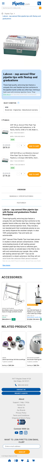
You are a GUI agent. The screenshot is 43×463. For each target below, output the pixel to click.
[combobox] (21, 8)
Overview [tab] (21, 190)
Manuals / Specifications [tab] (21, 196)
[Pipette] (21, 3)
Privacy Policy (21, 413)
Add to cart (34, 146)
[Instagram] (25, 433)
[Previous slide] (3, 69)
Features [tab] (21, 203)
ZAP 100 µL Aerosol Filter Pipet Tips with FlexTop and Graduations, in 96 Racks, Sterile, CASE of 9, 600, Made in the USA (24, 127)
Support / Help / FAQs (21, 402)
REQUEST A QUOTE (21, 393)
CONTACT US (21, 389)
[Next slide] (39, 69)
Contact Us (21, 405)
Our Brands (21, 410)
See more (6, 95)
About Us (21, 408)
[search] (40, 8)
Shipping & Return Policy (21, 418)
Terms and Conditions (21, 415)
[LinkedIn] (21, 433)
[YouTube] (16, 433)
